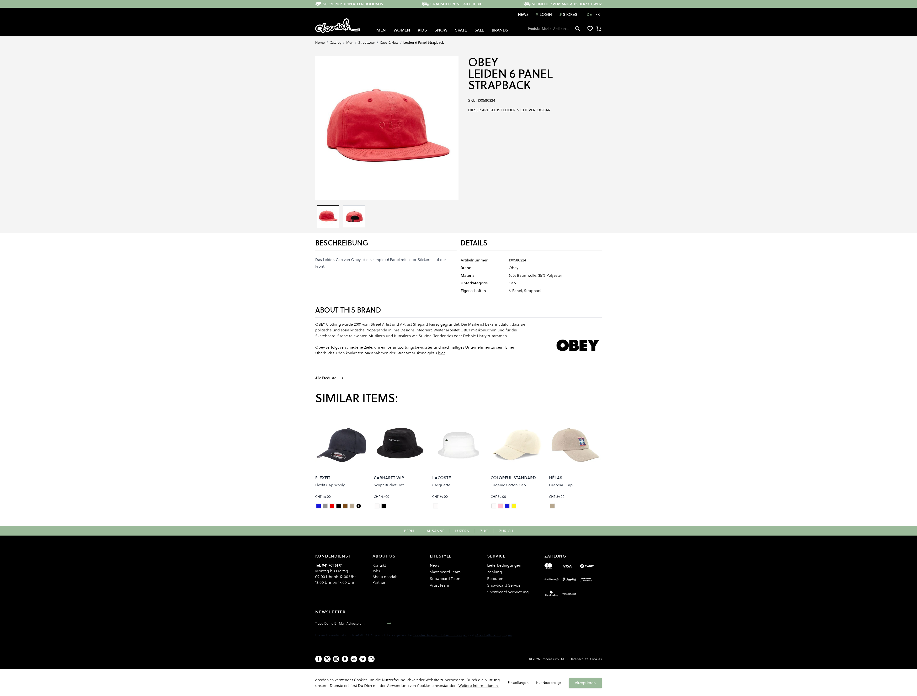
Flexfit (322, 478)
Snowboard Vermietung (508, 592)
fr (598, 14)
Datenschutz (579, 659)
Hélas (555, 478)
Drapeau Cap (561, 485)
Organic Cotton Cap (508, 485)
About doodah (385, 576)
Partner (379, 582)
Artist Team (439, 585)
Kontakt (379, 565)
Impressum (550, 659)
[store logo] (337, 25)
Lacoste (441, 478)
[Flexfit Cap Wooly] (358, 506)
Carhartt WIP (389, 478)
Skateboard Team (445, 571)
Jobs (376, 571)
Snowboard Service (504, 585)
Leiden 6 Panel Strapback (423, 42)
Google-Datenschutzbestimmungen (440, 635)
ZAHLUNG (555, 556)
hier (441, 353)
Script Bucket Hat (389, 485)
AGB (564, 659)
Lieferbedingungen (504, 565)
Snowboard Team (445, 578)
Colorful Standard (513, 478)
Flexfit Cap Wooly (330, 485)
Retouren (495, 578)
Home (320, 42)
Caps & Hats (389, 42)
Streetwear (366, 42)
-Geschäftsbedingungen (493, 635)
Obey (483, 62)
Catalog (335, 42)
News (523, 14)
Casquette (441, 485)
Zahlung (494, 571)
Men (349, 42)
